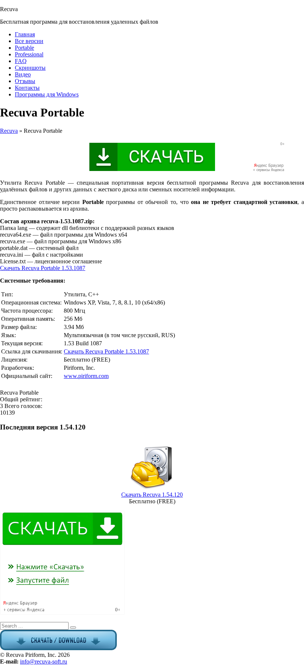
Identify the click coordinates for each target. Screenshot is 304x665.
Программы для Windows (47, 94)
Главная (25, 34)
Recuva (9, 131)
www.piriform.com (86, 376)
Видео (23, 74)
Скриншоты (30, 68)
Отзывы (25, 81)
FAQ (21, 61)
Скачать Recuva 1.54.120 (152, 494)
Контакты (27, 88)
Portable (24, 48)
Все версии (29, 41)
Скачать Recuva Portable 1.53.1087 (42, 268)
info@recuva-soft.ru (43, 661)
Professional (29, 54)
